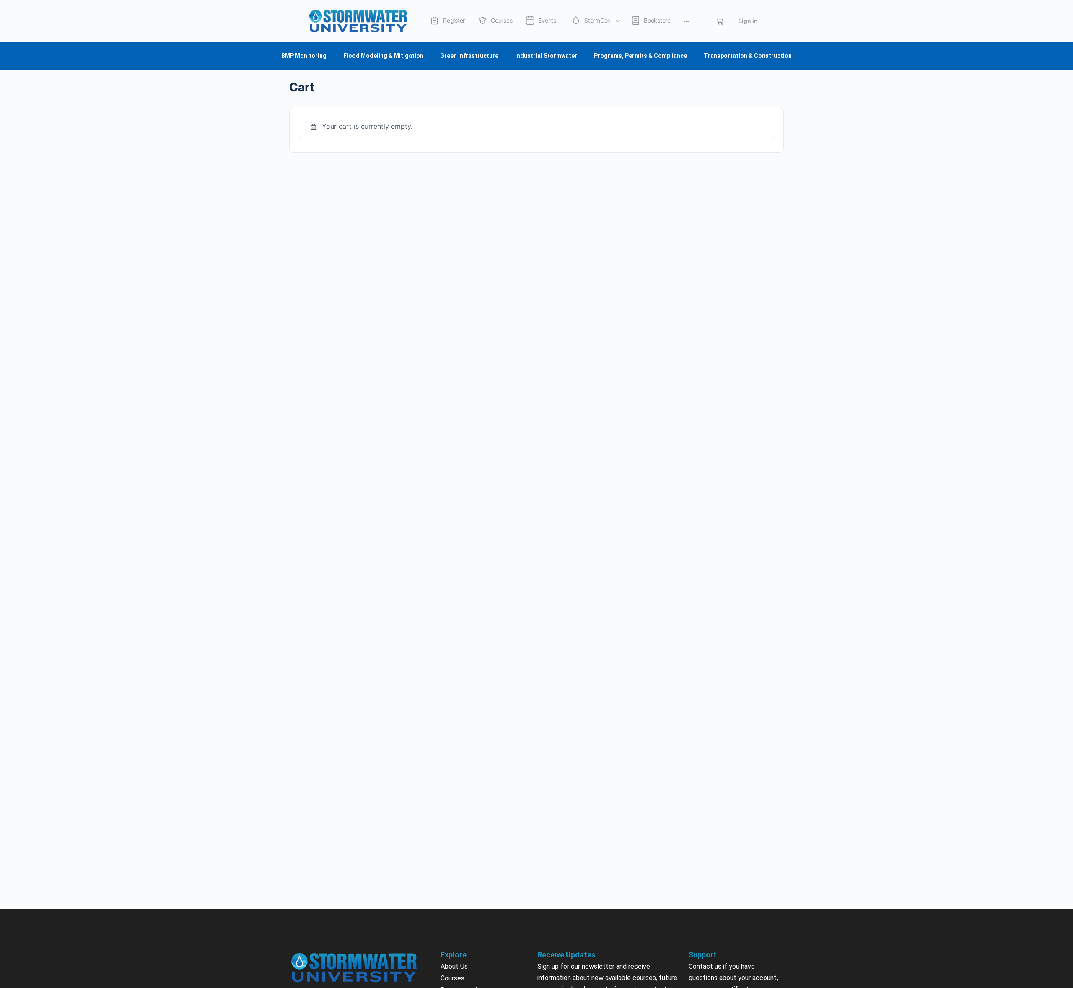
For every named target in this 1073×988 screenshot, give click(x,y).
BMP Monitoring (304, 55)
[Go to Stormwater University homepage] (358, 20)
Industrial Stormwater (546, 55)
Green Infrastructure (469, 55)
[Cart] (720, 21)
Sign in (748, 20)
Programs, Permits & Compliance (640, 55)
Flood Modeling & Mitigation (383, 55)
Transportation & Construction (748, 55)
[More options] (686, 21)
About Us (454, 966)
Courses (452, 978)
